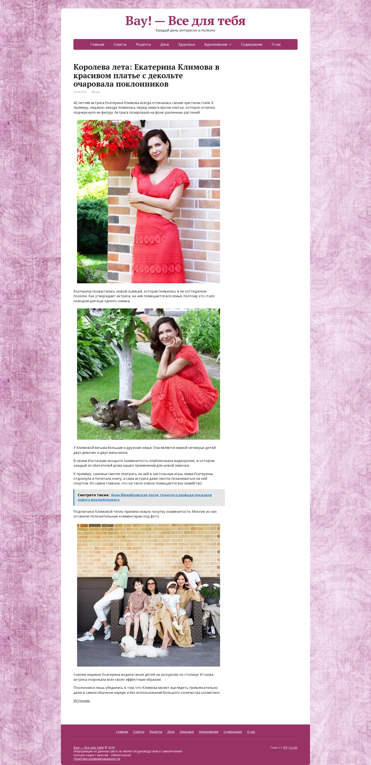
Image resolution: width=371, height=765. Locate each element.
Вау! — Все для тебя (185, 20)
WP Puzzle (290, 747)
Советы (120, 44)
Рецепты (143, 44)
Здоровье (186, 44)
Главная (97, 44)
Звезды (95, 92)
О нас (276, 44)
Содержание (251, 44)
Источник (81, 700)
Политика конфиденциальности (96, 759)
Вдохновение (215, 44)
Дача (164, 44)
